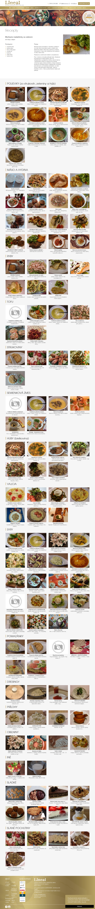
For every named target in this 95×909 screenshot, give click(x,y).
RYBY (10, 256)
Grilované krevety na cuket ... (36, 275)
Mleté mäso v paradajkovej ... (79, 209)
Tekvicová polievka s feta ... (80, 548)
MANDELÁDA (15, 432)
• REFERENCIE (8, 897)
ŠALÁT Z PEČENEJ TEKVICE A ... (79, 589)
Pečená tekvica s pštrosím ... (37, 250)
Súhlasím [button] (79, 906)
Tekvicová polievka (15, 123)
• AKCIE (7, 890)
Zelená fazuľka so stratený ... (58, 503)
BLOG (84, 8)
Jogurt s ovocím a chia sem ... (15, 776)
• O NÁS (13, 882)
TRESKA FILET (58, 295)
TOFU (10, 301)
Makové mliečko (37, 776)
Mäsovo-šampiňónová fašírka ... (15, 209)
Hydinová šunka (15, 189)
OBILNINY (13, 732)
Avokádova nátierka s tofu (15, 320)
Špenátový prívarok (58, 523)
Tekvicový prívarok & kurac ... (79, 250)
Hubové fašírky (36, 503)
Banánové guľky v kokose (15, 822)
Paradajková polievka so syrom (37, 123)
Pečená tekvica (80, 726)
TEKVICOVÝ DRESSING (79, 700)
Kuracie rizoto (36, 189)
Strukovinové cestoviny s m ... (79, 366)
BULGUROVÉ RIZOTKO (80, 751)
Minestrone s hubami (80, 102)
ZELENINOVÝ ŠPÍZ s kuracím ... (37, 229)
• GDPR (7, 902)
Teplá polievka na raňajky (15, 143)
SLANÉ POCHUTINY (18, 828)
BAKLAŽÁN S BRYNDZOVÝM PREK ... (15, 609)
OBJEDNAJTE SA (84, 4)
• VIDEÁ (7, 895)
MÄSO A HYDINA (17, 170)
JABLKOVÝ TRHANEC (15, 523)
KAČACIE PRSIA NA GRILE (80, 229)
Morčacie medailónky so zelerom (79, 189)
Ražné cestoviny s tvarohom (58, 548)
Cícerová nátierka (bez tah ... (15, 366)
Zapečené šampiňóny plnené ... (15, 341)
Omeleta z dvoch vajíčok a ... (15, 503)
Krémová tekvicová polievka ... (80, 123)
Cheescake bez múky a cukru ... (58, 822)
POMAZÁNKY (15, 636)
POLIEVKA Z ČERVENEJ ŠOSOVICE (36, 143)
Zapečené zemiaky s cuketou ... (37, 589)
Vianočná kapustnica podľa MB (58, 102)
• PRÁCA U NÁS (14, 897)
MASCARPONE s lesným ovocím (80, 822)
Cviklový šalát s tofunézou (36, 341)
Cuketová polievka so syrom (37, 102)
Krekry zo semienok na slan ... (15, 867)
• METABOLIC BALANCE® (14, 889)
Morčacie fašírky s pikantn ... (37, 209)
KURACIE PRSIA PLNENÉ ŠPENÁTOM (58, 229)
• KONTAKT (7, 900)
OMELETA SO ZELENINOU (80, 503)
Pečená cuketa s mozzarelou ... (37, 630)
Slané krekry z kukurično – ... (80, 847)
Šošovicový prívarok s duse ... (15, 386)
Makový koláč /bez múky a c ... (58, 801)
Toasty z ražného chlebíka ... (15, 589)
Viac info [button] (83, 902)
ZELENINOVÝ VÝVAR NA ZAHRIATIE (58, 143)
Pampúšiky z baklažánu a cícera (58, 366)
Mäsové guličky (58, 250)
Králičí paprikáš (58, 189)
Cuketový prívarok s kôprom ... (36, 523)
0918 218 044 (53, 4)
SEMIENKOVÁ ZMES (18, 393)
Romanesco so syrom (15, 569)
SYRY (10, 529)
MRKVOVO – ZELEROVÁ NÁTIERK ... (79, 655)
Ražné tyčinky (36, 847)
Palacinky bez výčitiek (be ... (80, 801)
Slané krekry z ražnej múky (58, 847)
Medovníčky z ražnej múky (15, 801)
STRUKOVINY (14, 347)
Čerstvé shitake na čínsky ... (15, 477)
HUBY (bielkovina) (18, 438)
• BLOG (13, 900)
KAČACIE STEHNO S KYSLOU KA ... (15, 229)
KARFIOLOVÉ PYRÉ (36, 726)
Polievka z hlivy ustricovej (15, 163)
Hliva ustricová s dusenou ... (80, 457)
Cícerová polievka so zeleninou (80, 143)
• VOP (12, 902)
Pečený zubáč (58, 275)
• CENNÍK (13, 885)
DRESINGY (13, 682)
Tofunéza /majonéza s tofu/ (37, 700)
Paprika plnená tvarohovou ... (58, 589)
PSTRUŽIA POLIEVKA (15, 102)
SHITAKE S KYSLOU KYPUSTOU (37, 477)
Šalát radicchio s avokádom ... (37, 569)
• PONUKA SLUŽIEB (7, 884)
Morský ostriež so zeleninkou (15, 295)
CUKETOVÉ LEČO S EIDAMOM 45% (36, 609)
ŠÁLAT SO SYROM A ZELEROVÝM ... (15, 630)
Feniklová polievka (58, 123)
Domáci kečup (58, 700)
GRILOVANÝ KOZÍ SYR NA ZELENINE (58, 609)
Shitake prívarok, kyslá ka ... (58, 457)
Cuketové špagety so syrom (37, 320)
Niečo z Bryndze (58, 630)
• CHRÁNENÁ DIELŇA (14, 894)
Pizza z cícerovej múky (36, 366)
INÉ (9, 757)
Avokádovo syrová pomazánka (58, 569)
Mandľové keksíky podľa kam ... (37, 822)
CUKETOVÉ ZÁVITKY (79, 609)
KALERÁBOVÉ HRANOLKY (58, 726)
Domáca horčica (15, 700)
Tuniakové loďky (37, 295)
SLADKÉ (11, 782)
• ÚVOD (7, 882)
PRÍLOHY (12, 707)
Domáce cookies (37, 801)
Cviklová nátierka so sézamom (15, 412)
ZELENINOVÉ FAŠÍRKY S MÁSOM (15, 250)
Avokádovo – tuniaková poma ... (36, 675)
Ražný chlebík (58, 751)
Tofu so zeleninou (80, 320)
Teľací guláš (58, 209)
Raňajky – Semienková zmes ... (36, 432)
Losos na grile (80, 275)
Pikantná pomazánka (58, 655)
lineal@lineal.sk (41, 894)
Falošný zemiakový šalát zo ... (15, 726)
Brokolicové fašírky (36, 751)
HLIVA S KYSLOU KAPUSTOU (58, 477)
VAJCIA (12, 484)
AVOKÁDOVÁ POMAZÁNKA (15, 675)
